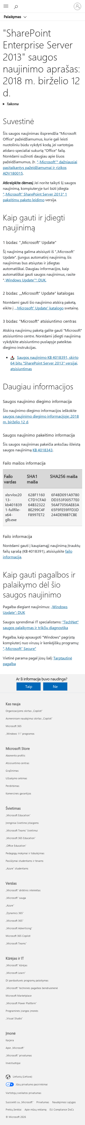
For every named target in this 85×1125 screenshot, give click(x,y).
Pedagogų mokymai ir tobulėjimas (25, 853)
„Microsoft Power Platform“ (21, 1003)
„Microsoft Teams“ (16, 943)
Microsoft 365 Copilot (18, 936)
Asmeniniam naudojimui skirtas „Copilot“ (29, 718)
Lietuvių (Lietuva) (22, 1076)
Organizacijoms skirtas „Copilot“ (24, 711)
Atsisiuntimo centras (17, 763)
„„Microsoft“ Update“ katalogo (39, 307)
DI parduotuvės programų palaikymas (27, 980)
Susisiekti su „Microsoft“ (19, 1102)
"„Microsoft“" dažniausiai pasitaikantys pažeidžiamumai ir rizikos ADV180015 (40, 167)
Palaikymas (13, 16)
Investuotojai (13, 1063)
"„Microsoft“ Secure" (19, 648)
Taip (28, 686)
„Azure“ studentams (17, 868)
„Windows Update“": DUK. (25, 279)
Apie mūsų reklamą (36, 1109)
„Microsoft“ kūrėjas (16, 965)
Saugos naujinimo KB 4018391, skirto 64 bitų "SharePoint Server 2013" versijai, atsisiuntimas (44, 363)
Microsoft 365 (13, 726)
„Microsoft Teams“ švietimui (22, 830)
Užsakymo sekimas (16, 778)
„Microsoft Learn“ (16, 973)
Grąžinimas (12, 770)
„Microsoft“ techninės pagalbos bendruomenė (32, 988)
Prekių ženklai (13, 1109)
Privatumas (42, 1102)
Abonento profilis (15, 755)
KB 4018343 (43, 449)
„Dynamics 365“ (15, 913)
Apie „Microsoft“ (15, 1048)
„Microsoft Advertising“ (19, 928)
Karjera (10, 1040)
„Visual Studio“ (14, 1018)
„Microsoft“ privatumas (19, 1055)
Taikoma (12, 104)
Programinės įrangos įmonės (22, 1011)
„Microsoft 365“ (14, 920)
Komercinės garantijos (18, 793)
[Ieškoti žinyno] (17, 6)
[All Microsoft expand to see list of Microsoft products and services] (6, 6)
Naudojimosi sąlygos (64, 1102)
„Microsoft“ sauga (16, 898)
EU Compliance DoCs (62, 1109)
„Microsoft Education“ (18, 815)
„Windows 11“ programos (20, 733)
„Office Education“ (16, 845)
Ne (55, 686)
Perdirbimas (12, 786)
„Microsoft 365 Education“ (20, 838)
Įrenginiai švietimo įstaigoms (22, 823)
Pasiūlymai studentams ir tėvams (24, 861)
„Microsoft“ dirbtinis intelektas (23, 890)
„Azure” (10, 905)
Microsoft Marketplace (19, 995)
